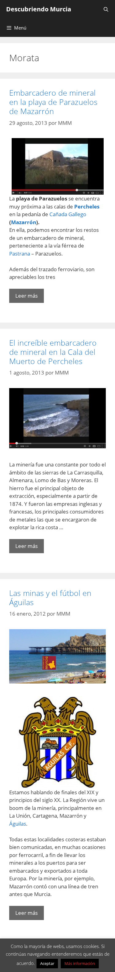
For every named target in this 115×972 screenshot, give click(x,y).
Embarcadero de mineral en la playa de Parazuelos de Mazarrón (53, 101)
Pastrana (20, 253)
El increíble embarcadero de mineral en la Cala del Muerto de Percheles (53, 351)
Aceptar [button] (47, 963)
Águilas (17, 823)
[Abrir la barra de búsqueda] (106, 9)
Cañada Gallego (67, 214)
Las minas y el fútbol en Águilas (50, 597)
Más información (79, 963)
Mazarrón (23, 222)
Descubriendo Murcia (38, 9)
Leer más (26, 295)
